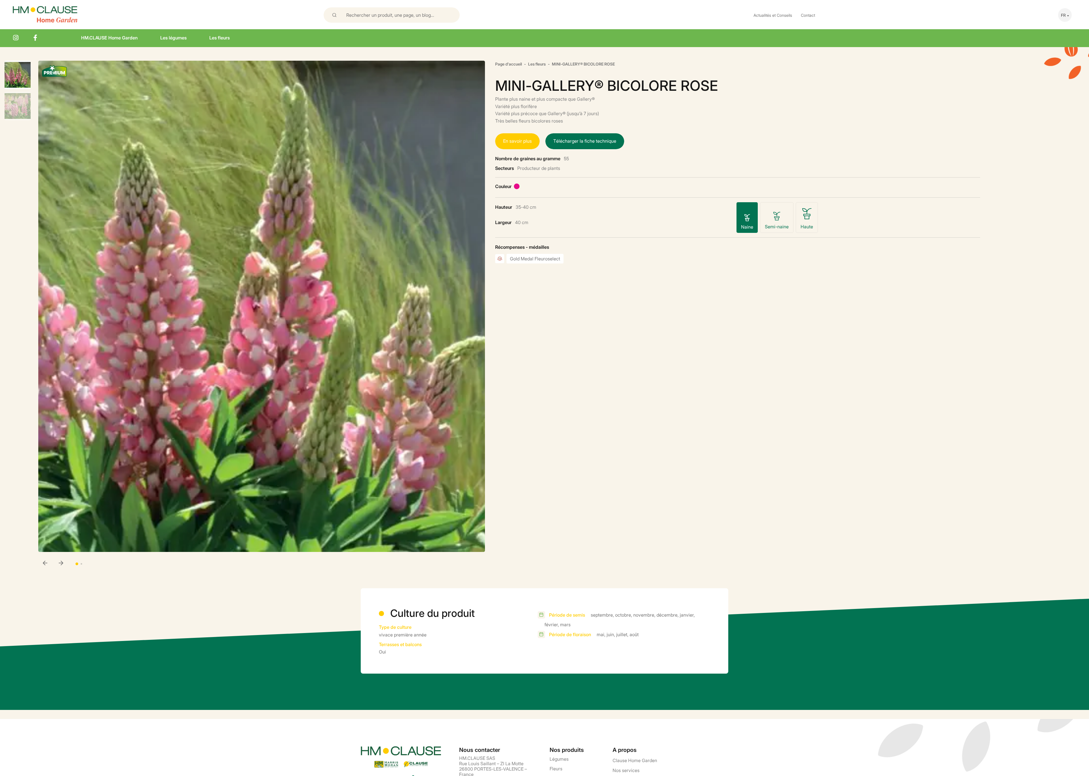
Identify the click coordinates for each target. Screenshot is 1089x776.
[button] (61, 563)
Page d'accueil (508, 63)
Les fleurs (219, 37)
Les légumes (173, 37)
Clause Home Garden (635, 760)
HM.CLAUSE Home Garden (109, 37)
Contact (808, 15)
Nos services (626, 770)
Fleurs (556, 768)
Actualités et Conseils (773, 15)
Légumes (559, 759)
